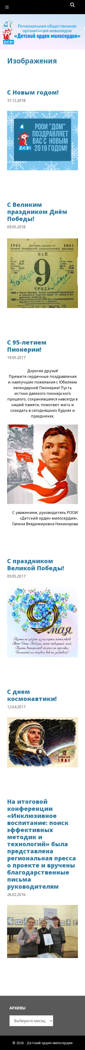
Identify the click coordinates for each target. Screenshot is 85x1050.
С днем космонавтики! (32, 695)
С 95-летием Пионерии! (27, 345)
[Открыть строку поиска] (72, 4)
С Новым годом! (33, 92)
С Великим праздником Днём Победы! (37, 211)
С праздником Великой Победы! (35, 564)
